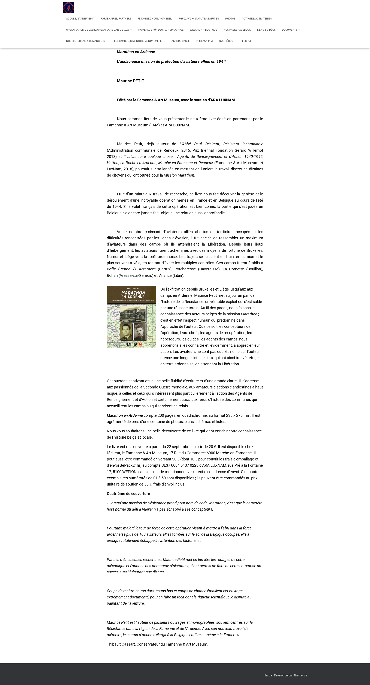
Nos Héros (226, 40)
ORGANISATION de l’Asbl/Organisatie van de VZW (98, 29)
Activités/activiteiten (257, 18)
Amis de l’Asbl (180, 40)
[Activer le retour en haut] (361, 676)
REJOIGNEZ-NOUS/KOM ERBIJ (154, 18)
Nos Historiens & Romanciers (86, 40)
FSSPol (246, 40)
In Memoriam (204, 40)
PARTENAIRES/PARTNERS (116, 18)
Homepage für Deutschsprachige (161, 29)
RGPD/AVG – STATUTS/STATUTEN (199, 18)
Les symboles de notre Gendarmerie (138, 40)
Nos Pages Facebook (237, 29)
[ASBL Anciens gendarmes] (68, 7)
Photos (230, 18)
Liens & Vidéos (266, 29)
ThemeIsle (300, 675)
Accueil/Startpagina (80, 18)
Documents (290, 29)
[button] (131, 29)
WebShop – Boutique (203, 29)
